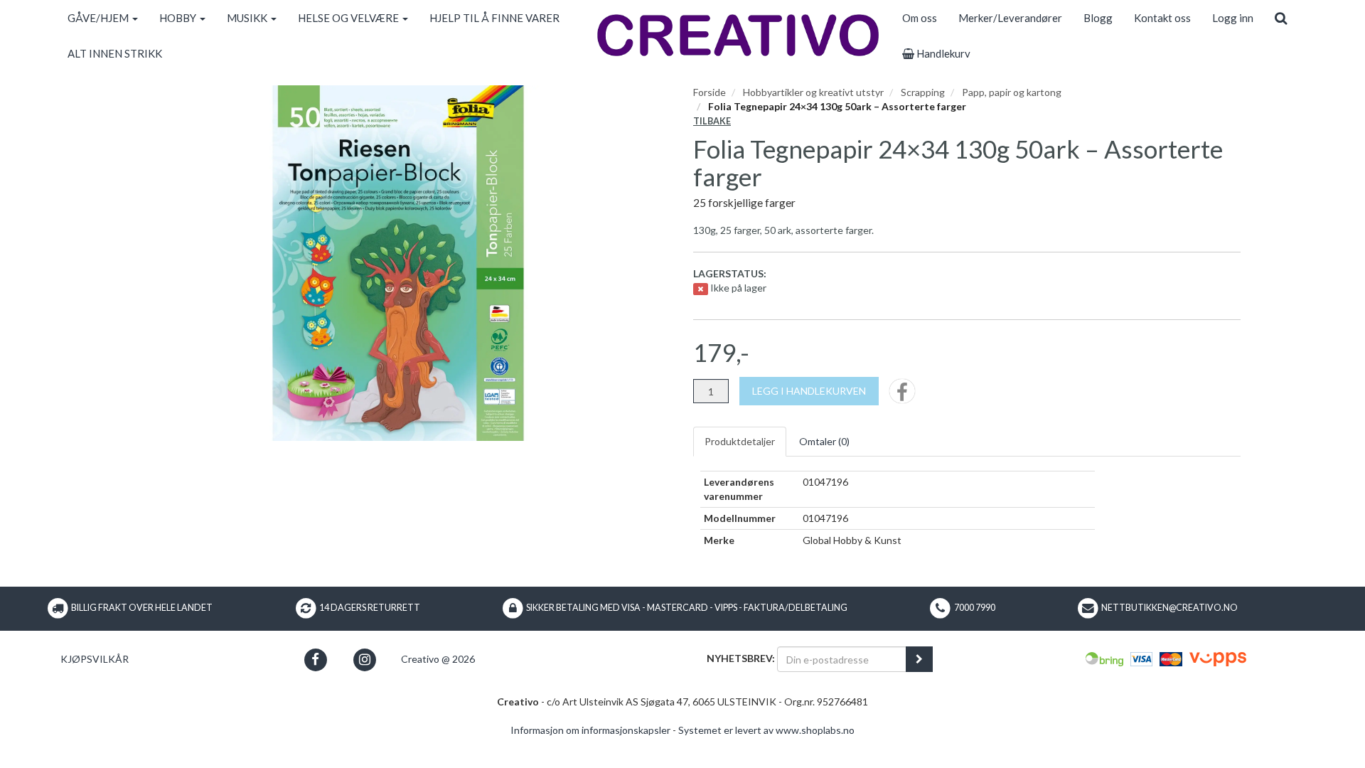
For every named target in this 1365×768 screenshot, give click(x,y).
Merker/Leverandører (1010, 17)
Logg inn (1232, 17)
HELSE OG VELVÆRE (349, 17)
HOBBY (178, 17)
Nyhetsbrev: (741, 658)
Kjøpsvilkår (94, 659)
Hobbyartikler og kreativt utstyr (813, 92)
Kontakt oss (1162, 17)
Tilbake (712, 121)
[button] (315, 659)
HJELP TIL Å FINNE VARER (494, 17)
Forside (709, 92)
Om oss (919, 17)
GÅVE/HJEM (99, 17)
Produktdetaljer (740, 441)
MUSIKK (248, 17)
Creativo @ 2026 (438, 659)
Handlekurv (942, 53)
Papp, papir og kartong (1011, 92)
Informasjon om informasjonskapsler (590, 730)
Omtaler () (824, 441)
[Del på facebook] (902, 396)
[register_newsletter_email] (919, 659)
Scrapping (923, 92)
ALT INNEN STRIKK (115, 53)
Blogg (1098, 17)
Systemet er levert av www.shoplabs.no (766, 730)
